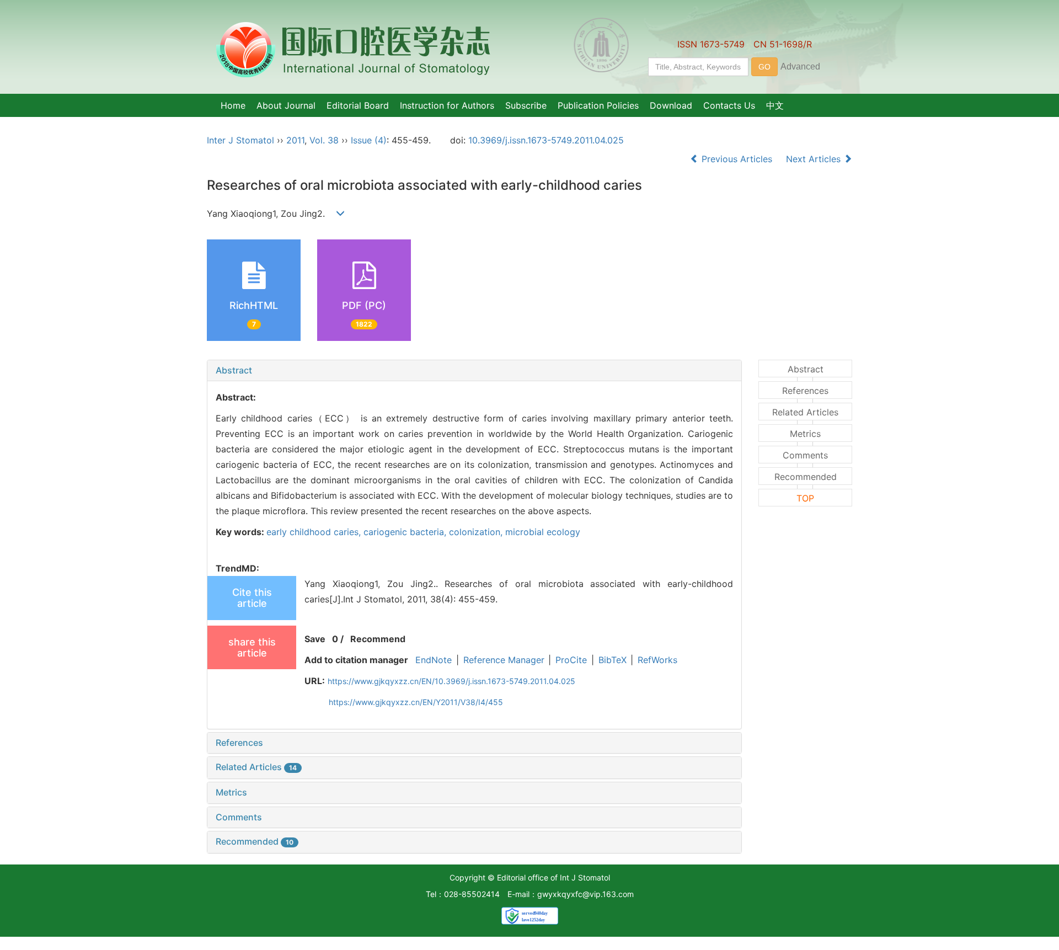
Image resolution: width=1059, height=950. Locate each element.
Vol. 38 (324, 140)
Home (233, 105)
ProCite (571, 659)
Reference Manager (503, 659)
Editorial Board (358, 105)
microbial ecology (542, 531)
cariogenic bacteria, (406, 531)
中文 (775, 105)
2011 (295, 140)
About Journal (285, 105)
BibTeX (612, 659)
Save (314, 638)
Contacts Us (729, 105)
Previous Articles (737, 158)
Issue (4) (369, 140)
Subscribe (526, 105)
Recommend (377, 638)
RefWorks (657, 659)
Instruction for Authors (447, 105)
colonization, (477, 531)
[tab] (474, 370)
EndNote (433, 659)
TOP (805, 498)
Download (671, 105)
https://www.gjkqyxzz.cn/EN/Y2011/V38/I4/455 (416, 702)
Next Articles (814, 158)
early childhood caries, (314, 531)
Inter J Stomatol (240, 140)
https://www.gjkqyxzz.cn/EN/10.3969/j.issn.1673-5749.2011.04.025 (451, 681)
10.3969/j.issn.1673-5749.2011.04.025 (546, 140)
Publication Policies (598, 105)
